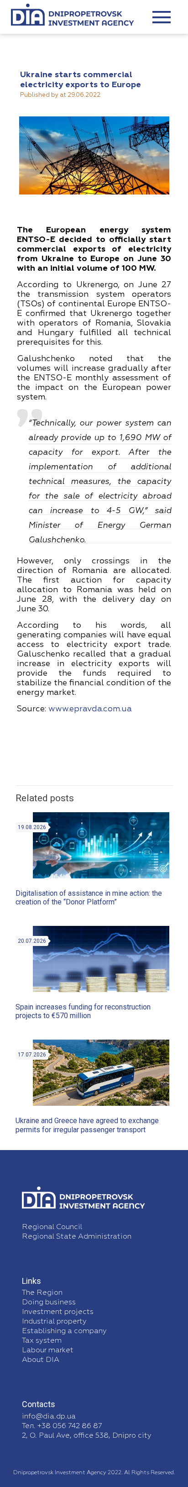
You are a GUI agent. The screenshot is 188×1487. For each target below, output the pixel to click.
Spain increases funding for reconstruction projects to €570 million (83, 1011)
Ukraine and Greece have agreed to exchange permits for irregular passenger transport (87, 1125)
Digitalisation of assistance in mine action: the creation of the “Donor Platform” (89, 897)
